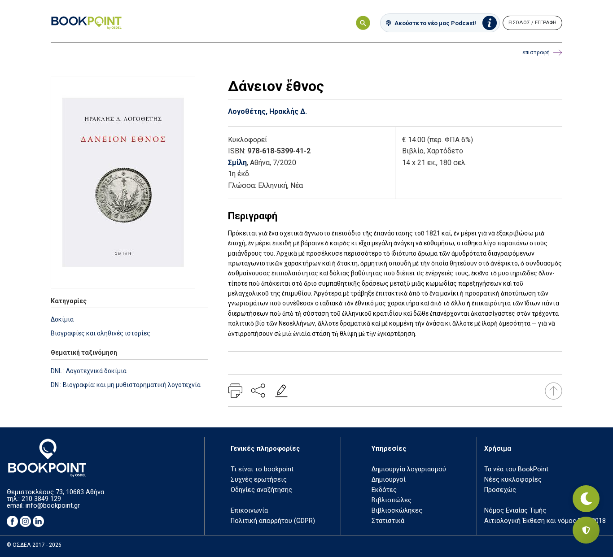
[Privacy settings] (586, 530)
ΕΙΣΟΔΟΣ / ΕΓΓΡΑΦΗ (532, 23)
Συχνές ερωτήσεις (259, 479)
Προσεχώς (500, 490)
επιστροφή (536, 52)
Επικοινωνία (249, 510)
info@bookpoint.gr (53, 505)
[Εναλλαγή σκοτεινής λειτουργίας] (586, 498)
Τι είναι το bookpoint (262, 469)
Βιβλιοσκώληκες (397, 510)
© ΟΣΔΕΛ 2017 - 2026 (34, 545)
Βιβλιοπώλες (392, 500)
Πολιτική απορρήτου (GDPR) (273, 521)
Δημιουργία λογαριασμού (409, 469)
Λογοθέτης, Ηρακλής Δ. (267, 111)
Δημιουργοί (389, 479)
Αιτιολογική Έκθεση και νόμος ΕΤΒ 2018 (545, 521)
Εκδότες (384, 490)
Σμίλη (237, 162)
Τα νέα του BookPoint (516, 469)
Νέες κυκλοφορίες (513, 479)
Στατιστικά (388, 521)
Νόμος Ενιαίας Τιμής (515, 510)
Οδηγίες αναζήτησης (261, 490)
